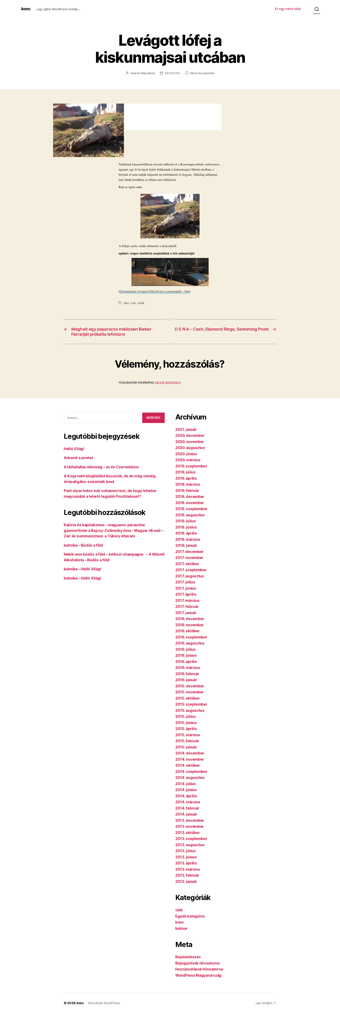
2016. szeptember (191, 637)
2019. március (187, 484)
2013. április (186, 863)
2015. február (187, 741)
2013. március (187, 869)
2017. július (185, 582)
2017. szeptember (191, 570)
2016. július (185, 649)
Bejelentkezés (188, 957)
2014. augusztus (190, 777)
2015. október (187, 698)
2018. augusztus (190, 515)
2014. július (185, 784)
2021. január (186, 429)
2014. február (187, 808)
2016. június (186, 655)
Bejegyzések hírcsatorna (197, 963)
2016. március (187, 667)
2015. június (186, 722)
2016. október (187, 631)
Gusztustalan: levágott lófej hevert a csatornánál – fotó (154, 291)
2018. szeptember (191, 509)
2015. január (186, 747)
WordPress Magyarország (198, 975)
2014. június (186, 790)
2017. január (186, 613)
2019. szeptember (191, 466)
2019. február (187, 490)
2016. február (187, 674)
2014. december (189, 753)
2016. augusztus (190, 643)
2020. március (187, 460)
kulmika (71, 545)
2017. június (185, 588)
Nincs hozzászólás (202, 73)
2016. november (189, 625)
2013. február (187, 875)
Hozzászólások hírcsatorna (199, 969)
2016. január (186, 680)
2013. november (189, 826)
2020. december (190, 435)
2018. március (187, 539)
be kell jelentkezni (167, 382)
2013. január (186, 881)
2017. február (187, 606)
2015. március (187, 735)
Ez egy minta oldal (288, 9)
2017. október (187, 564)
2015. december (189, 686)
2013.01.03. (172, 73)
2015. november (189, 692)
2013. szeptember (191, 838)
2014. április (186, 796)
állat (126, 303)
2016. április (186, 661)
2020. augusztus (190, 448)
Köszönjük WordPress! (104, 1003)
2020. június (186, 454)
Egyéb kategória (190, 916)
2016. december (189, 619)
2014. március (187, 802)
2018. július (185, 521)
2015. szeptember (191, 704)
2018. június (186, 527)
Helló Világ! (74, 449)
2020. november (189, 441)
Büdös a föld (92, 545)
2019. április (186, 478)
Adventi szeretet (78, 458)
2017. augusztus (189, 576)
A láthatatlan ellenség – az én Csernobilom (101, 467)
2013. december (189, 820)
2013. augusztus (190, 845)
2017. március (187, 600)
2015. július (185, 716)
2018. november (189, 503)
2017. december (189, 551)
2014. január (186, 814)
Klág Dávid (148, 73)
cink (133, 303)
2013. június (186, 857)
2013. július (185, 851)
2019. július (185, 472)
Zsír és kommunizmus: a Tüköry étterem (99, 536)
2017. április (185, 594)
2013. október (187, 832)
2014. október (187, 765)
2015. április (186, 729)
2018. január (186, 545)
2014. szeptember (191, 771)
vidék (141, 303)
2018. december (189, 496)
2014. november (189, 759)
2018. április (186, 533)
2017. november (189, 557)
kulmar (181, 928)
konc (25, 9)
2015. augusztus (190, 710)
